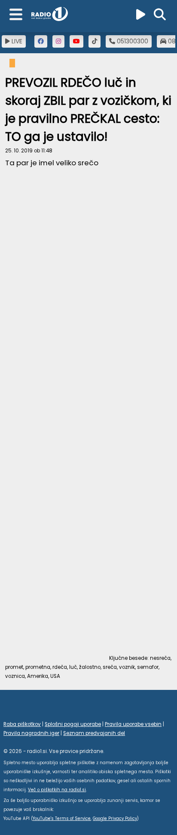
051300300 (131, 41)
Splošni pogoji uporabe (73, 724)
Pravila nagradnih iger (31, 733)
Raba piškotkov (22, 724)
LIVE (16, 41)
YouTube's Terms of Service (62, 818)
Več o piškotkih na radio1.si (57, 789)
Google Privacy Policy (115, 818)
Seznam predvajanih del (94, 733)
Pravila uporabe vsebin (133, 724)
